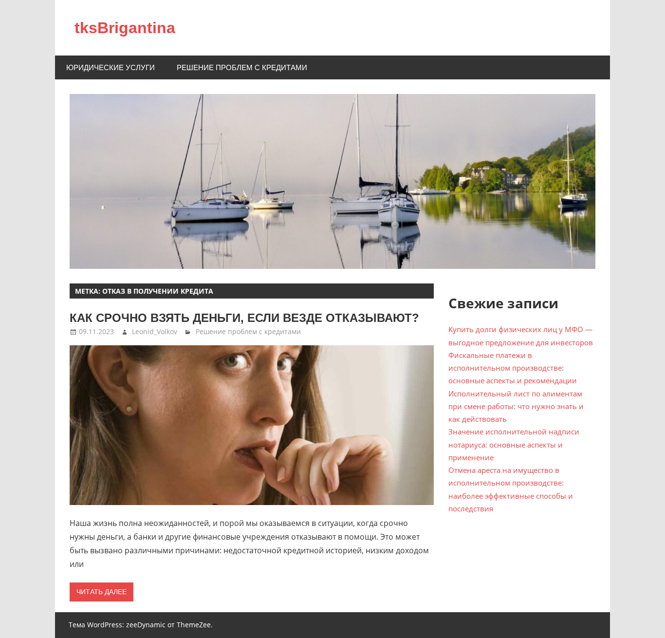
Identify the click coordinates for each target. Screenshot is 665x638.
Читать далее (101, 592)
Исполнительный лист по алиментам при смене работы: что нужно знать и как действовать (516, 406)
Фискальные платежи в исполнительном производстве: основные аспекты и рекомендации (512, 368)
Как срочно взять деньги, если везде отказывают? (244, 317)
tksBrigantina (124, 28)
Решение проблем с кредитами (242, 67)
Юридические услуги (110, 67)
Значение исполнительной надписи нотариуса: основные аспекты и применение (513, 444)
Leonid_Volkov (154, 331)
